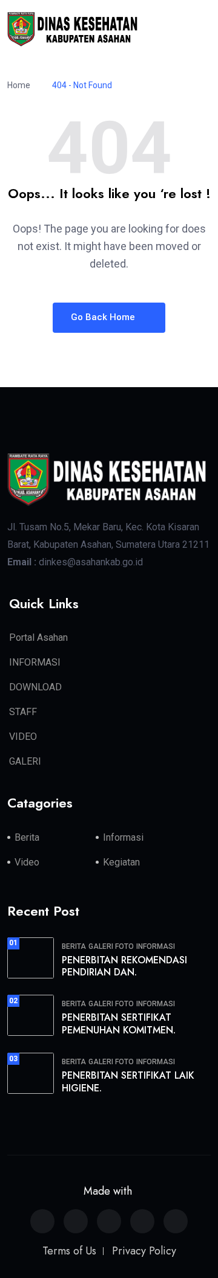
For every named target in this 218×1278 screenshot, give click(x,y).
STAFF (23, 712)
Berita (27, 837)
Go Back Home (104, 317)
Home (20, 85)
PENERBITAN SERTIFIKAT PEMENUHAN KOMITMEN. (119, 1023)
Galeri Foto (111, 946)
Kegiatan (121, 862)
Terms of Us (69, 1251)
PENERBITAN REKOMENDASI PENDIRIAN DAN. (124, 966)
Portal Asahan (38, 637)
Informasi (123, 837)
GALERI (25, 761)
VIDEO (23, 736)
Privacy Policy (144, 1251)
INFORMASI (35, 662)
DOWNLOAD (35, 687)
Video (27, 862)
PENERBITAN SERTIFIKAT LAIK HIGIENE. (128, 1081)
